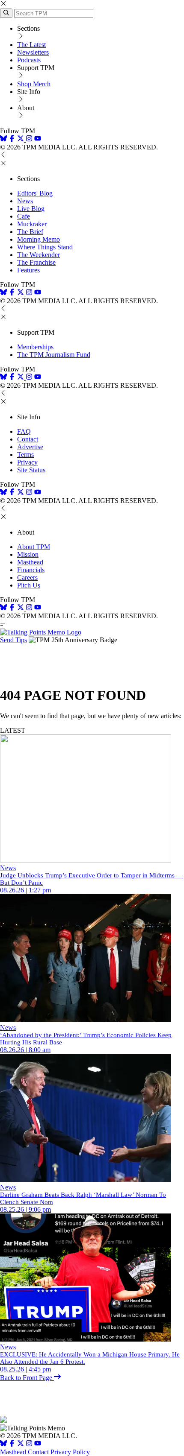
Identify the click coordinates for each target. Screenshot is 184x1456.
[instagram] (29, 139)
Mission (28, 554)
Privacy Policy (70, 1452)
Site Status (31, 470)
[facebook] (12, 139)
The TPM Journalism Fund (53, 354)
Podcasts (29, 60)
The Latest (31, 44)
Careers (27, 577)
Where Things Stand (45, 247)
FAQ (24, 431)
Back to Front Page (27, 1377)
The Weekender (38, 254)
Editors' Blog (35, 193)
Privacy (27, 462)
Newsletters (33, 52)
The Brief (30, 231)
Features (28, 270)
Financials (31, 569)
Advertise (30, 446)
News (25, 201)
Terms (25, 454)
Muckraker (32, 224)
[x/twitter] (21, 139)
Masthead (30, 562)
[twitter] (20, 1444)
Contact (27, 439)
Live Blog (31, 208)
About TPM (33, 546)
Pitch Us (28, 585)
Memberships (35, 347)
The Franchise (36, 262)
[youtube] (37, 139)
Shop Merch (33, 84)
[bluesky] (3, 139)
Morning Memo (38, 239)
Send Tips (13, 639)
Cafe (23, 216)
